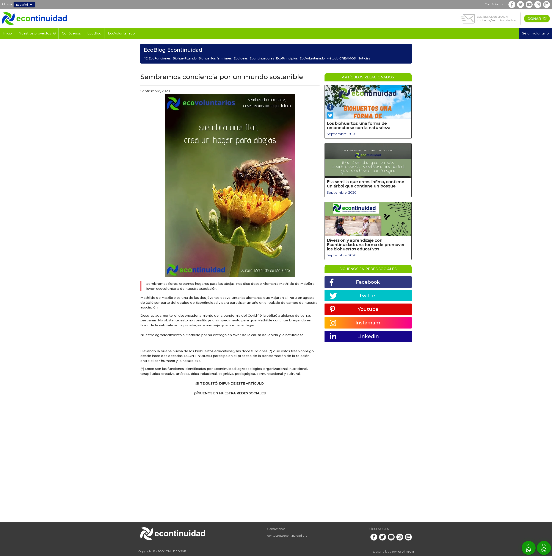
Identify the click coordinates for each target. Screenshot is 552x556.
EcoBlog (94, 33)
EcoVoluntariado (121, 33)
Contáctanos (494, 4)
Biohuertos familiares (215, 58)
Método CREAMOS (341, 58)
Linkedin (368, 336)
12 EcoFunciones (157, 58)
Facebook (368, 282)
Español (22, 4)
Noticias (364, 58)
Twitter (368, 296)
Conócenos (71, 33)
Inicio (7, 33)
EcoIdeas (241, 58)
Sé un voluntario (535, 33)
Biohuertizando (184, 58)
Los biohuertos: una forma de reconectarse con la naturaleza (358, 125)
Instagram (368, 323)
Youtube (368, 309)
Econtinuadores (261, 58)
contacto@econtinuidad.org (497, 20)
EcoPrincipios (287, 58)
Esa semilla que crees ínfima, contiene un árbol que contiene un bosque (365, 183)
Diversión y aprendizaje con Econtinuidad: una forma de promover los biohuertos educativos (366, 244)
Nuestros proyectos (35, 33)
